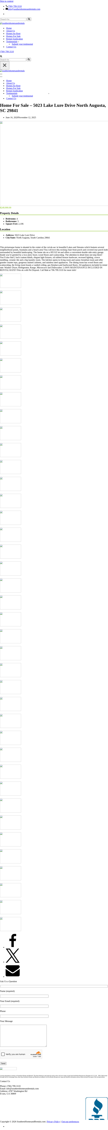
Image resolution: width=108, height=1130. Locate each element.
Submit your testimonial (22, 44)
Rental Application (14, 39)
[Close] (4, 65)
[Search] (29, 19)
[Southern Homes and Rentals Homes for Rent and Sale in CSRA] (12, 23)
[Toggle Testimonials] (48, 93)
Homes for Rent (13, 33)
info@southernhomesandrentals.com (24, 9)
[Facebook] (13, 947)
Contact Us (11, 47)
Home (9, 28)
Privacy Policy (53, 1121)
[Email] (13, 976)
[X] (13, 962)
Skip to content (6, 1)
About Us (10, 31)
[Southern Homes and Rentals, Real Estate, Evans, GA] (97, 1108)
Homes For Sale (13, 36)
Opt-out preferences (70, 1121)
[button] (18, 41)
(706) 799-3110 (15, 6)
